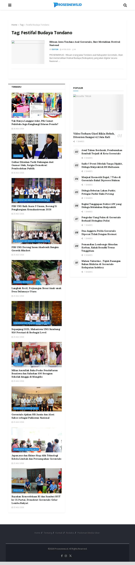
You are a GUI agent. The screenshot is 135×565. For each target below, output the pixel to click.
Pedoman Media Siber (89, 532)
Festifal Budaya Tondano (37, 24)
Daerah (18, 114)
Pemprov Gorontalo (26, 408)
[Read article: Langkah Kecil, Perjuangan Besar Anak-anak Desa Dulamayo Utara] (37, 272)
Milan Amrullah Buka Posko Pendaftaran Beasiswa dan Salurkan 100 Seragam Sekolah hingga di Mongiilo (35, 373)
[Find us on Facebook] (62, 556)
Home (14, 24)
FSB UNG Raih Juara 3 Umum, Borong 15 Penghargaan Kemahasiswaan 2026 (34, 208)
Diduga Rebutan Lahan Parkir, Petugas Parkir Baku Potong (98, 192)
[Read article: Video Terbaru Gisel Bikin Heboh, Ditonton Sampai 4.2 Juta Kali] (98, 112)
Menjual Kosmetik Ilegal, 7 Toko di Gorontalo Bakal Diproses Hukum (101, 179)
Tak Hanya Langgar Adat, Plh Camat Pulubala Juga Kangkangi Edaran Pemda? (35, 122)
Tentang (48, 532)
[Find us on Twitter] (70, 556)
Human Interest (23, 282)
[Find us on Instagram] (66, 556)
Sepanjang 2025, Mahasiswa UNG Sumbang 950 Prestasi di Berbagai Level (36, 331)
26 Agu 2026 (18, 128)
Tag (21, 24)
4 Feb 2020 (66, 49)
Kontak (59, 532)
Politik (18, 490)
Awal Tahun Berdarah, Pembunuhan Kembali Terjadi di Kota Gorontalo (101, 152)
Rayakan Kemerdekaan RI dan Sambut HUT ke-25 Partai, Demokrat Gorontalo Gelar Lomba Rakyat (36, 499)
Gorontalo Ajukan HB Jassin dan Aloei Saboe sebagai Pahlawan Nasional (33, 416)
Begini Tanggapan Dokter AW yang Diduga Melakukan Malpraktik (101, 206)
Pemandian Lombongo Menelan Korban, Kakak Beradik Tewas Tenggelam (99, 247)
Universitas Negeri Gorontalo (31, 200)
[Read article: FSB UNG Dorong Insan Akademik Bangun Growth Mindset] (37, 231)
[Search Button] (125, 5)
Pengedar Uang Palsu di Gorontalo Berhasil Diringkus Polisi (101, 219)
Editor (55, 49)
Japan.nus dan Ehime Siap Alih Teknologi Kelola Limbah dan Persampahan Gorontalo (36, 457)
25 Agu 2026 (18, 214)
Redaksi (70, 532)
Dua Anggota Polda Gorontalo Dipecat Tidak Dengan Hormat (98, 232)
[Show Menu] (9, 5)
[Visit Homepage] (67, 5)
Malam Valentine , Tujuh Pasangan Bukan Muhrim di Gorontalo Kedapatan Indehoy (101, 264)
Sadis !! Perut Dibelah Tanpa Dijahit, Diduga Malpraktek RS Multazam (102, 165)
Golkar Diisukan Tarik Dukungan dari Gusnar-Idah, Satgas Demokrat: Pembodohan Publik (33, 165)
